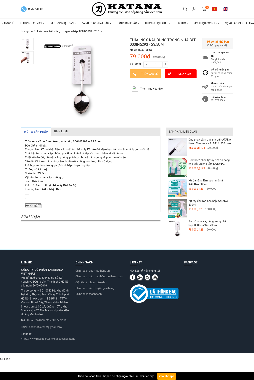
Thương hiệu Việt (31, 23)
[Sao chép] (25, 194)
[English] (227, 9)
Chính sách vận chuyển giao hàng (94, 288)
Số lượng (135, 63)
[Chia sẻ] (28, 194)
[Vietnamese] (216, 9)
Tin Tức (181, 23)
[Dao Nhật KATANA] (127, 9)
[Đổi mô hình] (25, 198)
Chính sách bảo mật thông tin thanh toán (99, 276)
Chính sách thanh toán (88, 293)
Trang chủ (27, 31)
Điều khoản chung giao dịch (91, 282)
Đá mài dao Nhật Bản (95, 23)
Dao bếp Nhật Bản (62, 23)
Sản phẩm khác (127, 23)
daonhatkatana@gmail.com (45, 327)
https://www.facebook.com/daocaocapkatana (48, 338)
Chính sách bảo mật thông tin (92, 270)
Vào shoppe (166, 376)
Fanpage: (26, 334)
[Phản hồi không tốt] (26, 194)
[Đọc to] (27, 194)
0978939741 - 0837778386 (51, 320)
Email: (24, 327)
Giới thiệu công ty (206, 23)
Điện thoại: (27, 320)
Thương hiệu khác (157, 23)
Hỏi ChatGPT (33, 205)
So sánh (5, 358)
